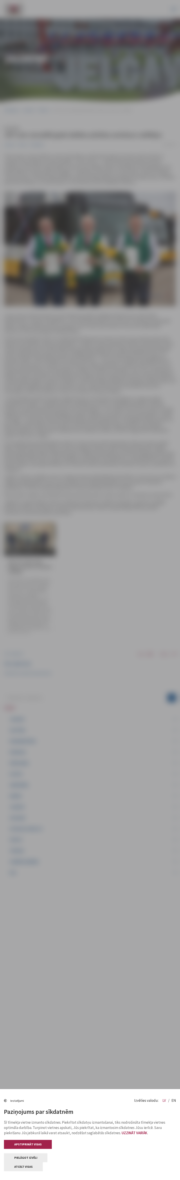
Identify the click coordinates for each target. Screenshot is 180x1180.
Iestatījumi (17, 1101)
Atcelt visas (23, 1167)
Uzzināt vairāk (134, 1132)
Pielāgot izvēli (25, 1158)
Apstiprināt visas (28, 1144)
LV (164, 1100)
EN (173, 1100)
